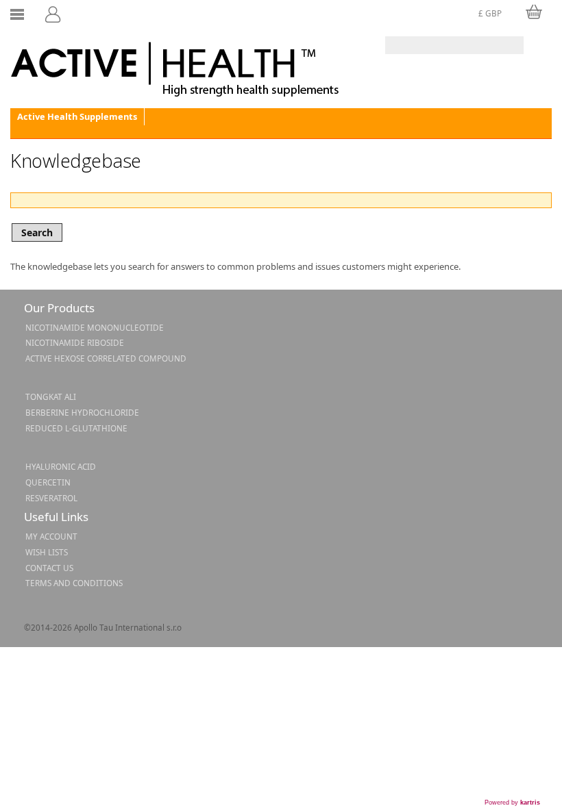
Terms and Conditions (74, 582)
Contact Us (49, 567)
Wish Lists (46, 551)
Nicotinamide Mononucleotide (94, 327)
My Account (51, 536)
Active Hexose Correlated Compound (105, 358)
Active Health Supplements (77, 116)
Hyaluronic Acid (60, 466)
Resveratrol (51, 497)
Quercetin (48, 482)
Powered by (512, 802)
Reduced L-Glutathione (76, 427)
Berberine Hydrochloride (82, 412)
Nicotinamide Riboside (74, 342)
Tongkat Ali (50, 396)
